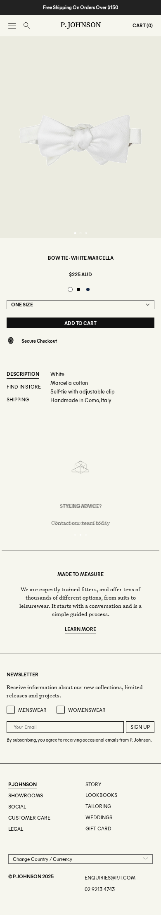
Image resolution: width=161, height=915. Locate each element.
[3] (86, 535)
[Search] (27, 25)
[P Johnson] (81, 25)
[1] (75, 535)
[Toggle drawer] (12, 25)
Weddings (98, 817)
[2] (81, 535)
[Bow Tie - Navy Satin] (88, 289)
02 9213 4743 (100, 889)
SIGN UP (140, 727)
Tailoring (98, 806)
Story (93, 784)
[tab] (75, 233)
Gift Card (98, 828)
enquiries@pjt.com (110, 878)
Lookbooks (101, 795)
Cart (139, 25)
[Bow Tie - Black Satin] (78, 289)
